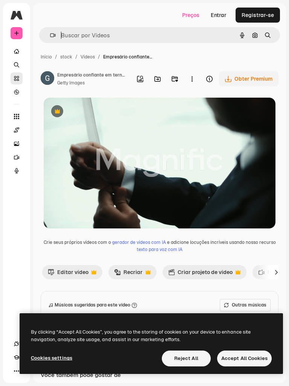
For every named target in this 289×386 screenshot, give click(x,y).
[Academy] (17, 357)
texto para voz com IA (160, 250)
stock (66, 57)
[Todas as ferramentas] (17, 116)
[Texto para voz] (17, 171)
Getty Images (71, 83)
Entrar (219, 15)
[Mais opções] (191, 78)
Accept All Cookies (244, 358)
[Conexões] (17, 344)
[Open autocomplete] (50, 35)
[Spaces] (17, 130)
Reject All (186, 358)
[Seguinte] (276, 272)
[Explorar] (17, 92)
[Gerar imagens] (17, 144)
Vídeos (88, 57)
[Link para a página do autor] (47, 79)
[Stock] (17, 78)
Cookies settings (51, 358)
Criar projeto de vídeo (200, 274)
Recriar (128, 274)
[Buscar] (17, 65)
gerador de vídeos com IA (139, 242)
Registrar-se (258, 15)
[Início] (17, 51)
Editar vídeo (68, 274)
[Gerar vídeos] (17, 157)
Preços (190, 15)
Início (46, 57)
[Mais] (17, 371)
